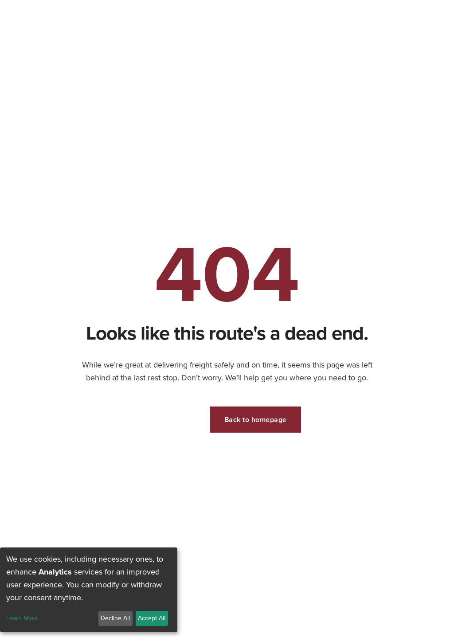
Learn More (22, 618)
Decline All (115, 618)
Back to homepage (255, 419)
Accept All (151, 618)
